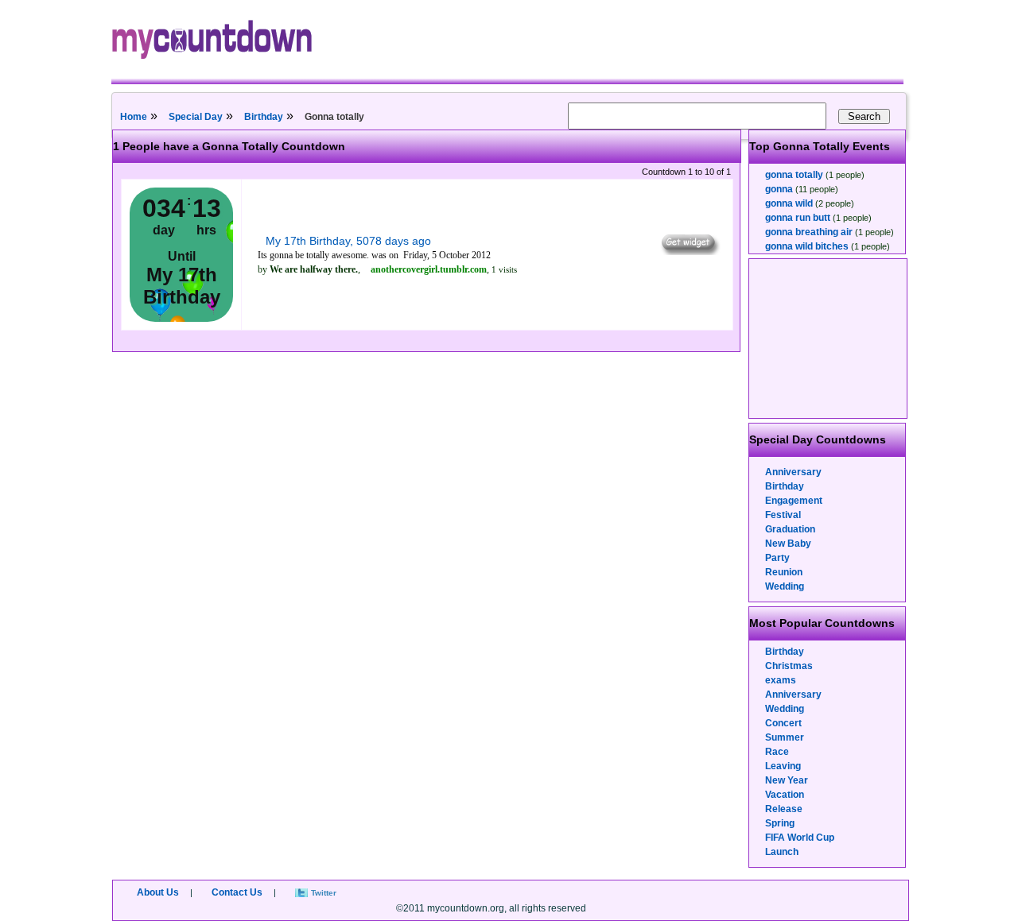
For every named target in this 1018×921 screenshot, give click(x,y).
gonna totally (794, 174)
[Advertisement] (828, 338)
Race (777, 751)
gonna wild (789, 203)
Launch (781, 851)
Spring (780, 823)
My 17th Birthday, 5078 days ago (348, 240)
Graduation (790, 529)
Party (777, 557)
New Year (786, 780)
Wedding (784, 586)
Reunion (783, 572)
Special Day (196, 116)
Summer (784, 737)
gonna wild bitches (807, 246)
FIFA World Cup (799, 837)
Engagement (793, 500)
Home (133, 116)
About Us (158, 892)
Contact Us (237, 892)
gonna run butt (797, 217)
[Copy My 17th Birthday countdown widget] (689, 251)
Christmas (789, 665)
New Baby (788, 543)
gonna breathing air (809, 232)
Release (783, 809)
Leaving (783, 766)
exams (780, 680)
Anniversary (793, 472)
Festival (783, 514)
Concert (783, 723)
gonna (779, 189)
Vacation (784, 794)
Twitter (323, 892)
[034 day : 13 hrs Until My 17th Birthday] (181, 318)
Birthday (263, 116)
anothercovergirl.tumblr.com (429, 269)
